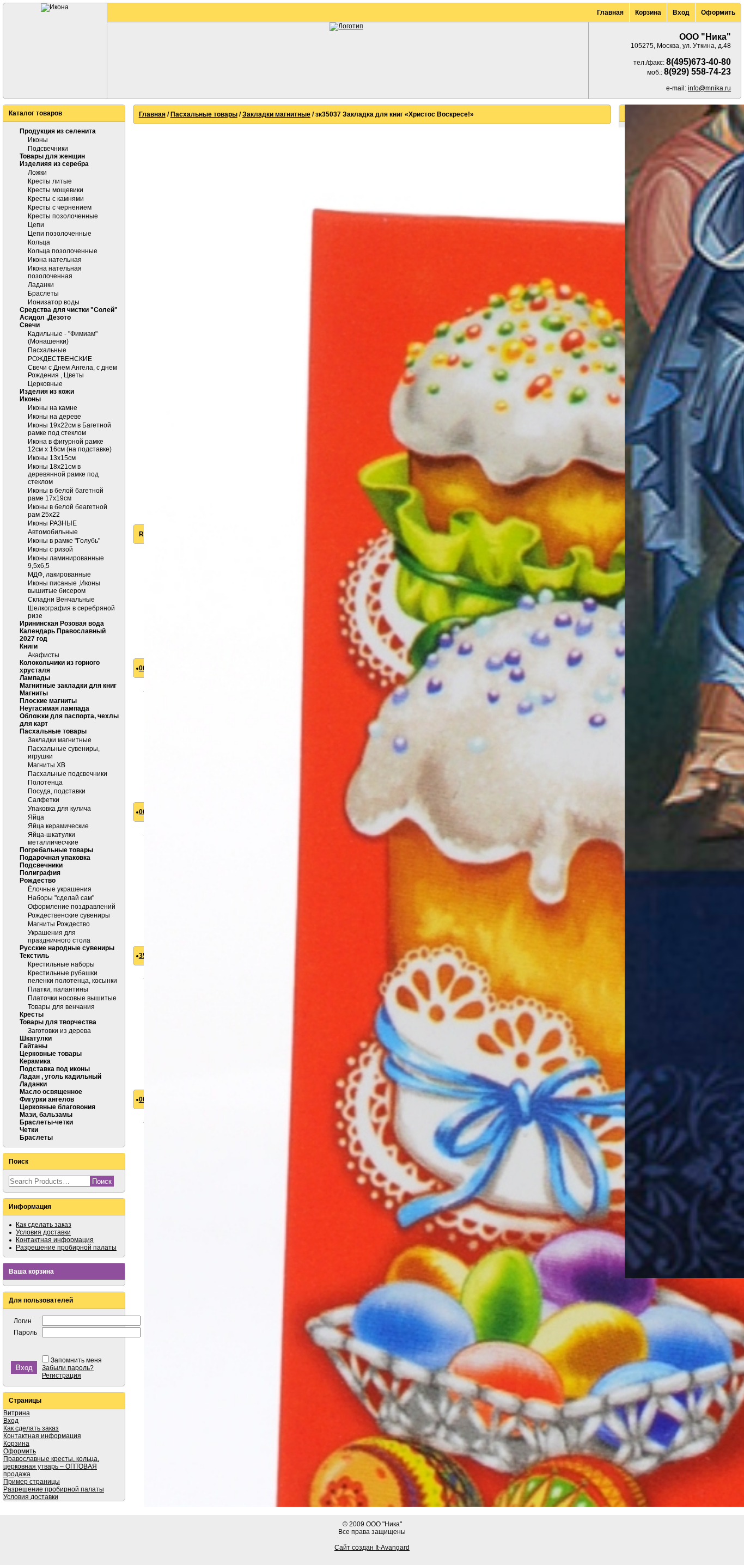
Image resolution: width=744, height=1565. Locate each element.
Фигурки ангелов (47, 1099)
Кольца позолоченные (62, 251)
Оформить (718, 12)
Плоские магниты (48, 701)
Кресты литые (50, 181)
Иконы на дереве (54, 416)
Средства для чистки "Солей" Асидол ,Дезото (69, 313)
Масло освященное (51, 1092)
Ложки (37, 172)
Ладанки (41, 285)
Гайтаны (33, 1046)
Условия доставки (43, 1232)
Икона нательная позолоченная (55, 272)
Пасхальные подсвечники (67, 774)
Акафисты (43, 655)
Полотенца (45, 782)
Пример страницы (31, 1481)
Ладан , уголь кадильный (60, 1076)
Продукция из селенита (58, 131)
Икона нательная (55, 260)
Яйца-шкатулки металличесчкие (53, 838)
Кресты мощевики (55, 190)
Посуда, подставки (57, 791)
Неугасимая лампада (54, 708)
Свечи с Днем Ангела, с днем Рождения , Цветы (72, 371)
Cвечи (30, 325)
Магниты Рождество (59, 924)
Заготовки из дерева (59, 1031)
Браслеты (43, 293)
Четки (29, 1130)
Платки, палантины (58, 989)
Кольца (39, 242)
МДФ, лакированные (59, 574)
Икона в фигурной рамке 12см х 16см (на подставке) (70, 445)
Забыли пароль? (68, 1368)
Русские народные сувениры (67, 948)
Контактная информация (55, 1240)
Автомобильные (53, 532)
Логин (23, 1321)
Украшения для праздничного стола (59, 936)
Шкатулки (36, 1038)
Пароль (25, 1332)
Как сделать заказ (43, 1224)
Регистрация (61, 1375)
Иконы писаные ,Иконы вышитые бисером (64, 587)
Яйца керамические (58, 826)
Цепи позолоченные (60, 233)
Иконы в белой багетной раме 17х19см (65, 494)
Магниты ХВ (46, 765)
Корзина (648, 12)
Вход (681, 12)
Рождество (38, 880)
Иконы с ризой (50, 549)
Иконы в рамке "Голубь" (64, 541)
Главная (610, 12)
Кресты (32, 1014)
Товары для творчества (58, 1022)
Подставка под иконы (55, 1069)
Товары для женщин (52, 156)
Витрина (16, 1413)
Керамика (35, 1061)
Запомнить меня (76, 1360)
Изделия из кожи (47, 391)
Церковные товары (51, 1053)
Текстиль (34, 955)
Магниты (34, 693)
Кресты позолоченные (63, 216)
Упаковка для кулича (59, 808)
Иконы (38, 140)
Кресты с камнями (56, 199)
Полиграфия (40, 873)
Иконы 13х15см (52, 458)
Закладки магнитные (60, 740)
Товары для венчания (61, 1007)
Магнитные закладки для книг (68, 685)
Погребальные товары (56, 850)
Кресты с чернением (60, 207)
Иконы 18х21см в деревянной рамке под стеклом (63, 474)
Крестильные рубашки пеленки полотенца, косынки (72, 977)
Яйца (36, 817)
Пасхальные (47, 350)
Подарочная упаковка (55, 857)
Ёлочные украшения (60, 889)
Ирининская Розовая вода (62, 623)
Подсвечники (48, 148)
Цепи (36, 225)
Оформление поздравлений (71, 906)
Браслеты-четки (46, 1122)
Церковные (45, 384)
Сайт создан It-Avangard (372, 1547)
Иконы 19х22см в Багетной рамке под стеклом (69, 429)
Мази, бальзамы (46, 1114)
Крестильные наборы (61, 964)
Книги (29, 646)
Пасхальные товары (53, 731)
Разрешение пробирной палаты (66, 1247)
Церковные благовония (57, 1107)
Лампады (35, 678)
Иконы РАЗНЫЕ (52, 523)
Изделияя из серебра (54, 164)
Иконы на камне (52, 408)
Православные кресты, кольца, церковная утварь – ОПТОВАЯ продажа (51, 1466)
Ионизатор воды (54, 302)
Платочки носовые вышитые (72, 998)
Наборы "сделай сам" (61, 898)
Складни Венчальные (61, 599)
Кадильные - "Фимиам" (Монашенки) (62, 337)
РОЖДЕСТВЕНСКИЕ (60, 359)
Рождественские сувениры (69, 915)
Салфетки (43, 800)
